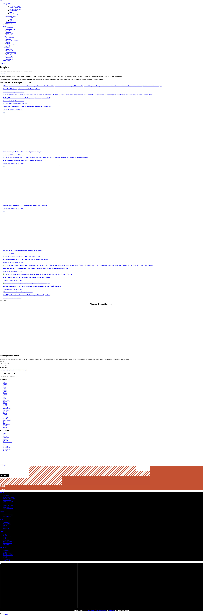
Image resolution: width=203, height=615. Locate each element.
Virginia (5, 425)
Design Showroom (8, 508)
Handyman (6, 507)
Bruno (4, 387)
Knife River (6, 405)
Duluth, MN (6, 550)
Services (2, 492)
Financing (5, 537)
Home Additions (7, 500)
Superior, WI (6, 559)
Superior (5, 450)
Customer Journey (7, 514)
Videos (5, 525)
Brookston (5, 385)
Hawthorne (6, 437)
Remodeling (6, 495)
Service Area (3, 547)
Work (1, 519)
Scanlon (5, 414)
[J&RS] (2, 0)
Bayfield (5, 433)
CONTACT (3, 63)
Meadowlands (6, 408)
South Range (6, 449)
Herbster (5, 439)
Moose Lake (6, 410)
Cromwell (5, 394)
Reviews (5, 526)
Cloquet (5, 391)
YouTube (2, 486)
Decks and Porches (8, 501)
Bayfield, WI (6, 560)
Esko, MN (5, 556)
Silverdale (5, 417)
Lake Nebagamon (7, 442)
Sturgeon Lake (7, 420)
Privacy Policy (6, 544)
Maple (4, 443)
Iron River (5, 440)
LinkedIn (2, 489)
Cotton (5, 393)
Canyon (5, 388)
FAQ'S (5, 538)
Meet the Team (7, 535)
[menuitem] (103, 13)
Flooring (5, 502)
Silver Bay (5, 415)
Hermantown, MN (7, 553)
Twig (4, 423)
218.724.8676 (5, 472)
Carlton (5, 390)
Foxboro (5, 434)
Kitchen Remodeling (8, 497)
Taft (4, 421)
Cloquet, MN (6, 552)
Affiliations (6, 540)
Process (2, 511)
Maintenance (112, 610)
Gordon (5, 436)
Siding (4, 504)
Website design (102, 610)
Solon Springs (6, 447)
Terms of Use (94, 610)
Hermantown (6, 401)
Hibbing (5, 403)
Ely (4, 397)
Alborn (5, 383)
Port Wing (5, 446)
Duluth (5, 395)
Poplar (4, 444)
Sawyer (5, 413)
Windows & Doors (8, 505)
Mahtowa (5, 407)
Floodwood (6, 400)
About (1, 531)
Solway (5, 418)
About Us (5, 534)
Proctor (5, 411)
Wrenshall (5, 427)
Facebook (2, 488)
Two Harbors (6, 424)
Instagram (2, 485)
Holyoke (5, 404)
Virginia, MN (6, 557)
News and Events (7, 543)
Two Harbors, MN (8, 555)
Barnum (5, 384)
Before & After (7, 524)
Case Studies (6, 522)
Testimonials (6, 528)
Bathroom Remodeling (9, 498)
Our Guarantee (7, 516)
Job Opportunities (7, 541)
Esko (4, 398)
